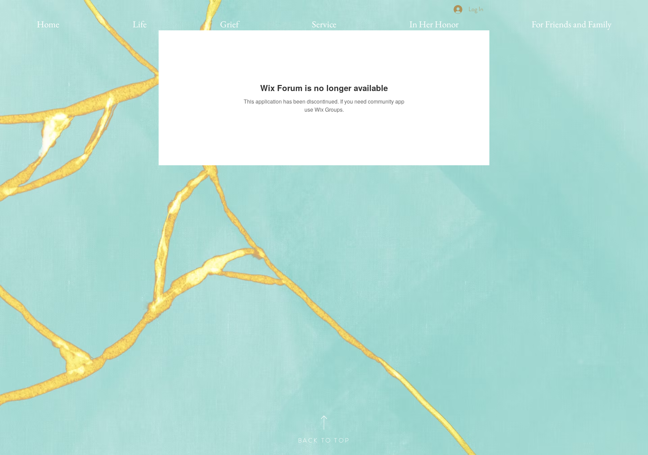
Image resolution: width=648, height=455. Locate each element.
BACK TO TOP (324, 440)
